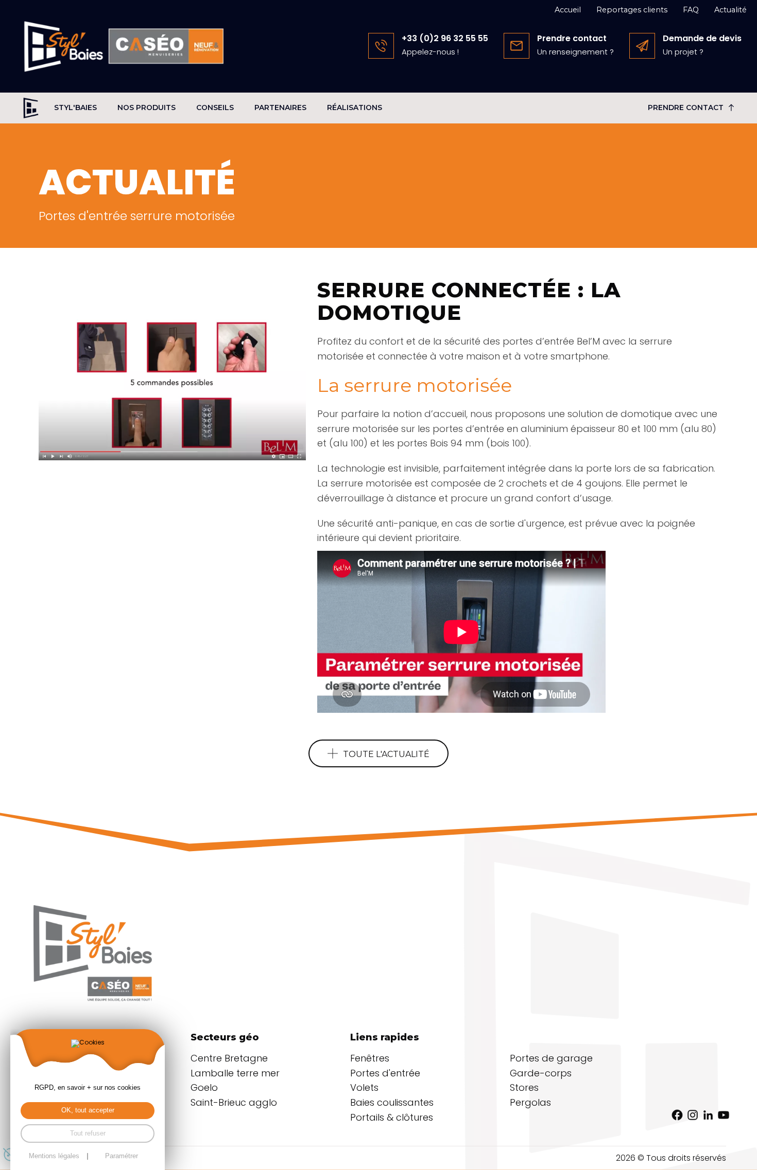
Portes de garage (551, 1058)
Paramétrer (121, 1156)
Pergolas (530, 1102)
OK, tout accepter (87, 1110)
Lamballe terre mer (235, 1073)
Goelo (204, 1087)
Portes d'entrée (385, 1073)
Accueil (568, 9)
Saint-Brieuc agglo (234, 1102)
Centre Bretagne (229, 1058)
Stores (524, 1087)
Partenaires (280, 107)
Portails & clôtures (391, 1117)
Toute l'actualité (386, 754)
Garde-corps (541, 1073)
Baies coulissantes (392, 1102)
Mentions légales (54, 1156)
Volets (364, 1087)
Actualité (730, 9)
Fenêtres (369, 1058)
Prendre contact (686, 107)
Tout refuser (88, 1133)
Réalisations (354, 107)
